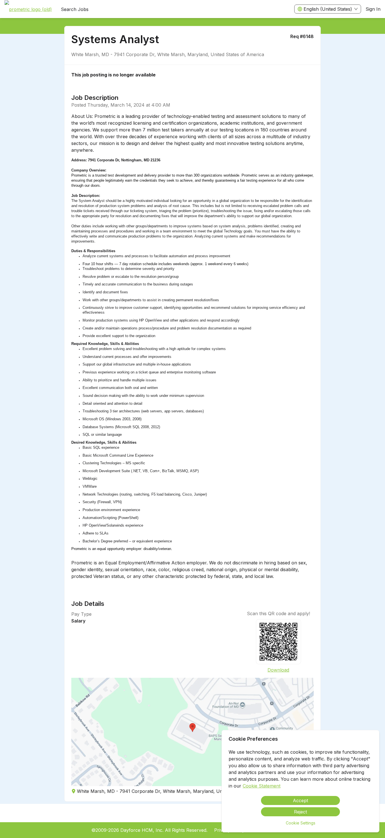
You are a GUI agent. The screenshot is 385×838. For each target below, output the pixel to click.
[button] (192, 732)
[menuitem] (28, 9)
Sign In (373, 9)
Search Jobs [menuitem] (74, 9)
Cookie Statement (261, 786)
